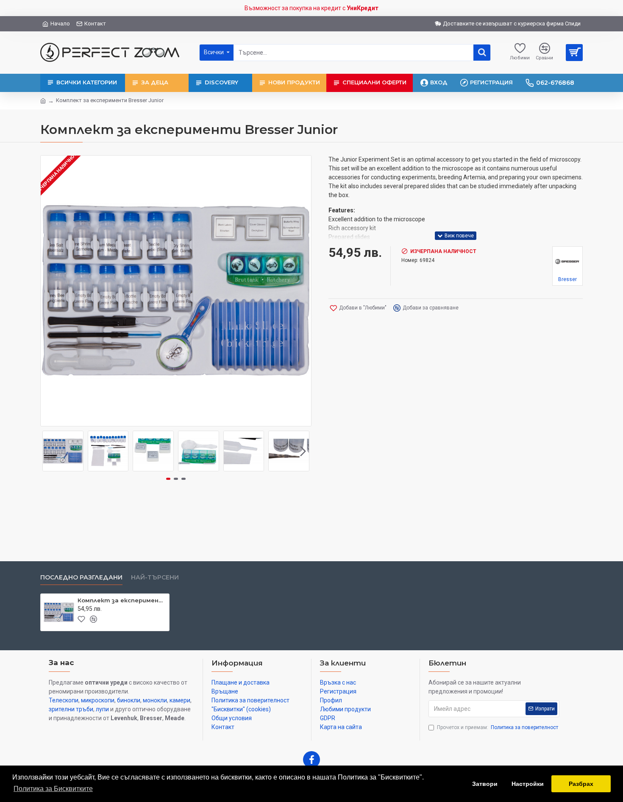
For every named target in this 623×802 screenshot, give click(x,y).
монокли (155, 700)
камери (180, 700)
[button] (48, 451)
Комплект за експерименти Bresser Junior (122, 600)
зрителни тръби (71, 709)
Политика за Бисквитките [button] (53, 788)
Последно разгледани (81, 577)
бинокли (128, 700)
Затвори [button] (485, 783)
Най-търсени (155, 577)
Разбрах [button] (581, 783)
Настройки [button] (528, 783)
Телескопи (63, 700)
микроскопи (97, 700)
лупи (102, 709)
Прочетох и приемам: (497, 727)
